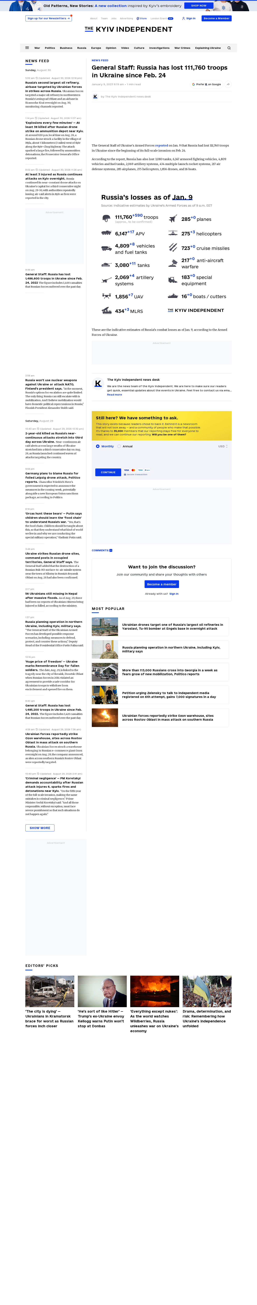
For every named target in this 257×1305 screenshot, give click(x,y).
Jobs (113, 18)
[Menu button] (27, 47)
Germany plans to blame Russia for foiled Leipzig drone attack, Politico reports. (52, 477)
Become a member (162, 584)
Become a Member (217, 18)
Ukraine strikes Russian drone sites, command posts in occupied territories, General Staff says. (52, 558)
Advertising (126, 18)
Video (125, 47)
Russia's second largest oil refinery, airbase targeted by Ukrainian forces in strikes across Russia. (53, 87)
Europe (96, 47)
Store (143, 18)
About (93, 18)
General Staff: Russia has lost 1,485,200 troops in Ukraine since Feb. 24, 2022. (53, 709)
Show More (40, 828)
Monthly (107, 446)
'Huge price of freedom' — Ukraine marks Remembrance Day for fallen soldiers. (52, 665)
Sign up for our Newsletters (49, 18)
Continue (108, 472)
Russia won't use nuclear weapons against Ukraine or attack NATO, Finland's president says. (51, 384)
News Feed (100, 60)
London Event (159, 18)
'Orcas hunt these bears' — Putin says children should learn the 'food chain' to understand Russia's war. (53, 517)
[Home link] (128, 29)
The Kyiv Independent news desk (128, 96)
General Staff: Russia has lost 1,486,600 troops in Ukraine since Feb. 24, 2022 (54, 278)
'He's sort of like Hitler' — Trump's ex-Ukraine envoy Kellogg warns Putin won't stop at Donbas (101, 1018)
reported (161, 145)
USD (221, 446)
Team (104, 18)
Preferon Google (208, 84)
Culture (139, 47)
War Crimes (182, 47)
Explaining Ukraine (208, 47)
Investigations (159, 47)
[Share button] (228, 84)
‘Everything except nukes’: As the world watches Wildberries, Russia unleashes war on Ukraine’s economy (154, 1021)
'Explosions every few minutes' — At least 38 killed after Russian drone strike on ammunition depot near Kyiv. (54, 127)
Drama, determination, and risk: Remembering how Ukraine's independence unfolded (207, 1018)
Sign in (174, 593)
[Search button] (229, 48)
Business (66, 47)
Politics (50, 47)
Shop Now (198, 5)
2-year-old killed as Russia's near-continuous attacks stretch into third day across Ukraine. (54, 437)
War (37, 47)
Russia (81, 47)
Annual (128, 446)
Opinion (111, 47)
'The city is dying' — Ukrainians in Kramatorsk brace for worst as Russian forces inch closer (49, 1018)
